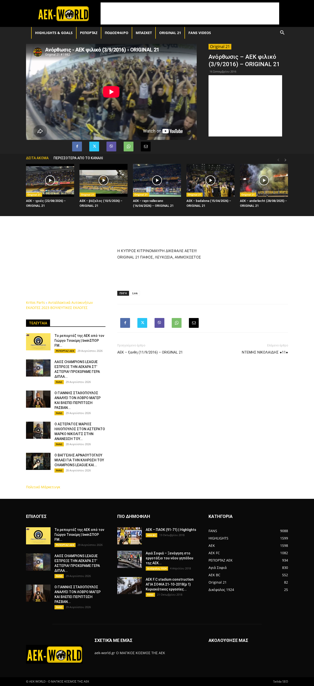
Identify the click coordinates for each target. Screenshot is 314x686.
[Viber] (111, 146)
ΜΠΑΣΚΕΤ (144, 32)
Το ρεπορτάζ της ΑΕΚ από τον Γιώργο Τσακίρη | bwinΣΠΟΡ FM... (79, 340)
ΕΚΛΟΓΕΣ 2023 (37, 307)
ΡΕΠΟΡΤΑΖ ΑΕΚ (65, 351)
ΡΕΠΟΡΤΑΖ (88, 32)
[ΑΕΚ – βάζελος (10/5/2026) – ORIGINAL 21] (103, 180)
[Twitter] (94, 146)
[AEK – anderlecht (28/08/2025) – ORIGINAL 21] (264, 180)
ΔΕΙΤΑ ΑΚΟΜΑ (37, 158)
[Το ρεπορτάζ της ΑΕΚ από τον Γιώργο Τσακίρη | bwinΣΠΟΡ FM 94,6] (38, 341)
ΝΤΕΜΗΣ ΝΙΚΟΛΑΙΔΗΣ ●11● (265, 352)
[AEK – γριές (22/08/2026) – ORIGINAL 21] (50, 180)
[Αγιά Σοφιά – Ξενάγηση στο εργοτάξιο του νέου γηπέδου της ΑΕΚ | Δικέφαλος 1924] (129, 559)
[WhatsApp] (128, 146)
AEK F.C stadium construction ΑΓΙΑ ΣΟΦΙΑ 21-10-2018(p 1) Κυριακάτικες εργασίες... (170, 584)
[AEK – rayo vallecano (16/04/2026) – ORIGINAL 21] (157, 180)
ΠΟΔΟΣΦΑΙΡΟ (116, 32)
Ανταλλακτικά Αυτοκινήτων (70, 302)
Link (135, 293)
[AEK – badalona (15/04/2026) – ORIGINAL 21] (210, 180)
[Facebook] (77, 146)
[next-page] (285, 160)
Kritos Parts (35, 302)
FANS (59, 382)
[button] (282, 33)
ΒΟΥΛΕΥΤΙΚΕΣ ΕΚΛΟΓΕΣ (69, 307)
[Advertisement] (190, 13)
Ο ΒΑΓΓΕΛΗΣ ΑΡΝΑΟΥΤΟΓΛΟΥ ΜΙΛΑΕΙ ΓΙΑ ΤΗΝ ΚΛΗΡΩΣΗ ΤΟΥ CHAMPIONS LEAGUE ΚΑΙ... (79, 460)
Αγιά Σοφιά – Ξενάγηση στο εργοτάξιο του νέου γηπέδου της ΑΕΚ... (169, 558)
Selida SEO (280, 681)
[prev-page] (278, 160)
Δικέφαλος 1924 (157, 568)
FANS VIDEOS (199, 32)
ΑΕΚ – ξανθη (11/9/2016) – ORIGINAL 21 (150, 352)
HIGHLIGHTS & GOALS (54, 32)
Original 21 (170, 32)
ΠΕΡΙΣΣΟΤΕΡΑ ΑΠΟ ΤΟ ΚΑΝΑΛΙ (78, 158)
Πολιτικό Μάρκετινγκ (43, 487)
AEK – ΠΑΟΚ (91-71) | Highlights (171, 530)
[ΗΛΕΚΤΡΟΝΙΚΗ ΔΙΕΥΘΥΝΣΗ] (146, 146)
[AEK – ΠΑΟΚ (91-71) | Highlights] (129, 535)
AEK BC (151, 535)
